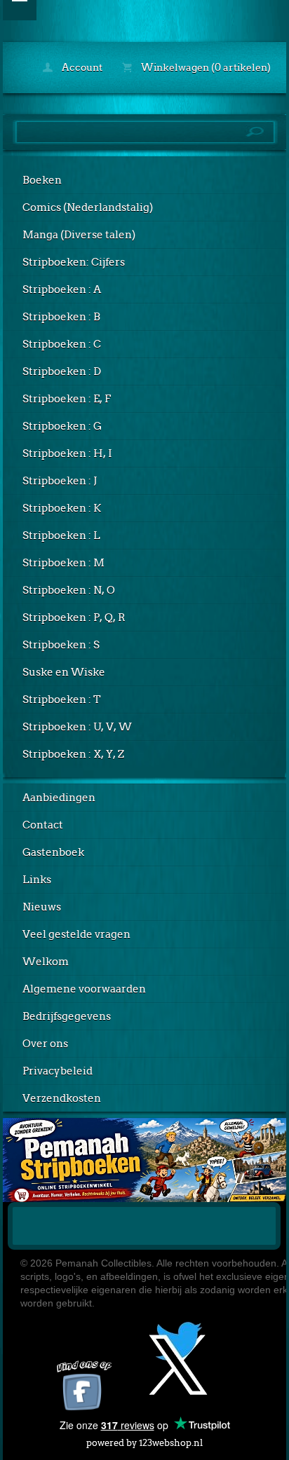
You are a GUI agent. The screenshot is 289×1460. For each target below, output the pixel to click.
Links (36, 879)
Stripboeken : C (61, 344)
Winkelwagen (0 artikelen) (205, 67)
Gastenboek (53, 852)
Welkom (45, 961)
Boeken (42, 180)
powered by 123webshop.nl (144, 1443)
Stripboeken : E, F (66, 399)
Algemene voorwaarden (84, 989)
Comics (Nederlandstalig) (87, 207)
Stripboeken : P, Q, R (74, 617)
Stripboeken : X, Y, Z (73, 754)
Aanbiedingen (58, 797)
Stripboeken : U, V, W (77, 727)
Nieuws (41, 907)
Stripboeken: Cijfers (73, 262)
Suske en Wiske (63, 672)
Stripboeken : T (61, 699)
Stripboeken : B (61, 317)
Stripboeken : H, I (67, 453)
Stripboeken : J (59, 481)
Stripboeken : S (61, 645)
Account (81, 67)
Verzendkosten (61, 1098)
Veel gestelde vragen (76, 934)
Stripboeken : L (61, 535)
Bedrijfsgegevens (66, 1016)
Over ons (45, 1043)
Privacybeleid (57, 1071)
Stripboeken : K (61, 508)
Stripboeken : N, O (68, 590)
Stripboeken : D (61, 371)
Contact (42, 825)
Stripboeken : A (61, 289)
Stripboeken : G (62, 426)
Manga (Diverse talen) (78, 234)
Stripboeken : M (63, 563)
